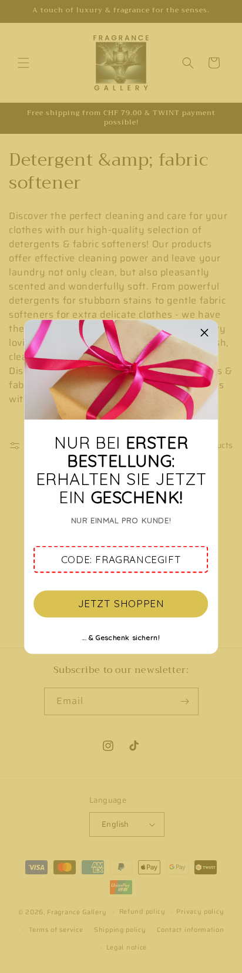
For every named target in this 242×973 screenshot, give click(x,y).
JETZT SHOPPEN (121, 603)
